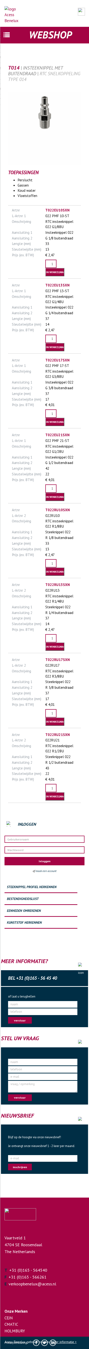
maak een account (46, 871)
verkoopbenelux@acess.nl (32, 1284)
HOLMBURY (15, 1331)
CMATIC (11, 1324)
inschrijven (20, 1167)
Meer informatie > (64, 1342)
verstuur (20, 1020)
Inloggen (45, 861)
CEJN (9, 1318)
